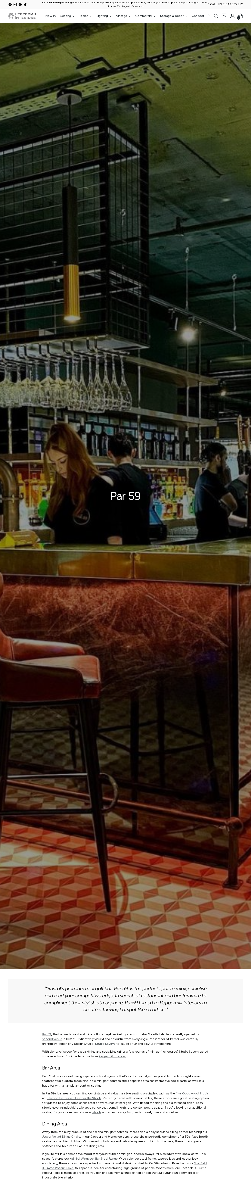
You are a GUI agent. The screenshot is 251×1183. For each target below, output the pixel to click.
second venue (52, 1039)
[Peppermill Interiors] (24, 16)
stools (96, 1112)
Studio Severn (105, 1044)
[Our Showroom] (224, 16)
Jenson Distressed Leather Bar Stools (74, 1098)
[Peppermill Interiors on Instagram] (15, 5)
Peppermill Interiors (112, 1056)
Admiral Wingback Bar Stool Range (94, 1158)
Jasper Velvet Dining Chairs (61, 1136)
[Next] (209, 16)
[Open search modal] (216, 16)
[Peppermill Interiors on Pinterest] (20, 5)
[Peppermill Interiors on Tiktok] (25, 5)
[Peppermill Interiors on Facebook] (10, 5)
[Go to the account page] (232, 16)
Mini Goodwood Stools (192, 1093)
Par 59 (46, 1034)
